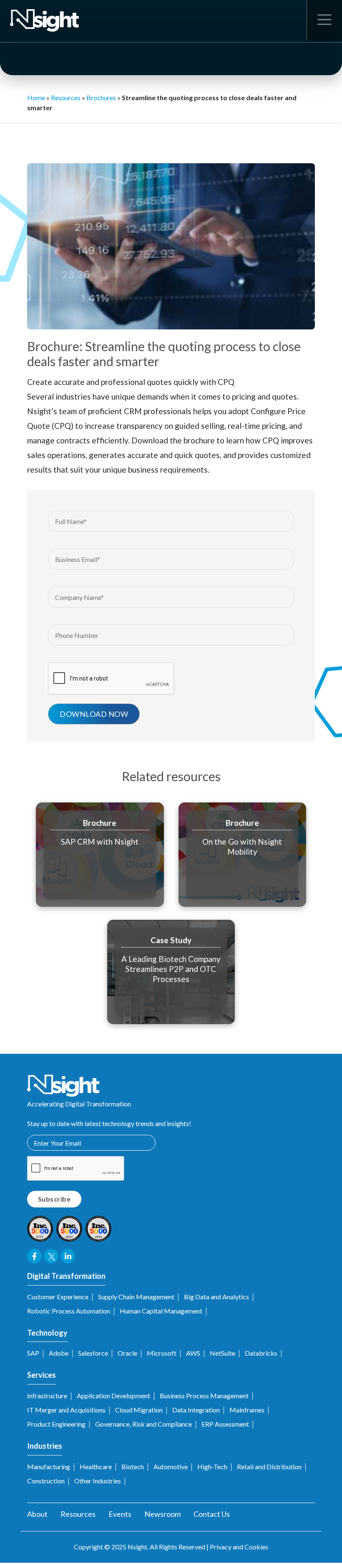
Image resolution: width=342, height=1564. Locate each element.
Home (36, 97)
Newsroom (162, 1513)
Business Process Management (204, 1396)
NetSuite (222, 1353)
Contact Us (212, 1513)
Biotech (132, 1466)
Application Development (113, 1396)
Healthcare (96, 1466)
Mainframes (246, 1410)
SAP (33, 1353)
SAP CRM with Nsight (99, 841)
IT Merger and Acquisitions (66, 1410)
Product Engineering (56, 1424)
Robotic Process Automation (68, 1311)
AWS (193, 1353)
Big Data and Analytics (216, 1297)
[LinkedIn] (287, 141)
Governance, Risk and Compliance (143, 1424)
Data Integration (196, 1410)
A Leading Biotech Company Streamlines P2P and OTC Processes (171, 969)
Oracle (127, 1353)
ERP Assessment (225, 1424)
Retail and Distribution (269, 1466)
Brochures (101, 97)
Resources (65, 97)
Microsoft (161, 1353)
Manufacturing (48, 1466)
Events (119, 1513)
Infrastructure (47, 1396)
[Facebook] (251, 141)
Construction (46, 1481)
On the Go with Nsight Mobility (242, 846)
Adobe (58, 1353)
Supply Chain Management (136, 1297)
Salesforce (93, 1353)
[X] (269, 141)
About (37, 1513)
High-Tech (212, 1466)
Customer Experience (57, 1297)
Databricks (261, 1353)
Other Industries (97, 1481)
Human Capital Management (161, 1311)
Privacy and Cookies (239, 1547)
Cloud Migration (139, 1410)
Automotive (170, 1466)
